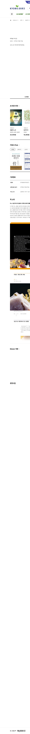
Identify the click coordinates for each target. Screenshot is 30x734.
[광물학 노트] (16, 122)
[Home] (10, 20)
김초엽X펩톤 (19, 14)
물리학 (26, 20)
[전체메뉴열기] (12, 14)
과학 (21, 20)
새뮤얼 (12, 150)
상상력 (26, 150)
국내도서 (15, 20)
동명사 (11, 41)
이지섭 (11, 38)
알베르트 (19, 150)
